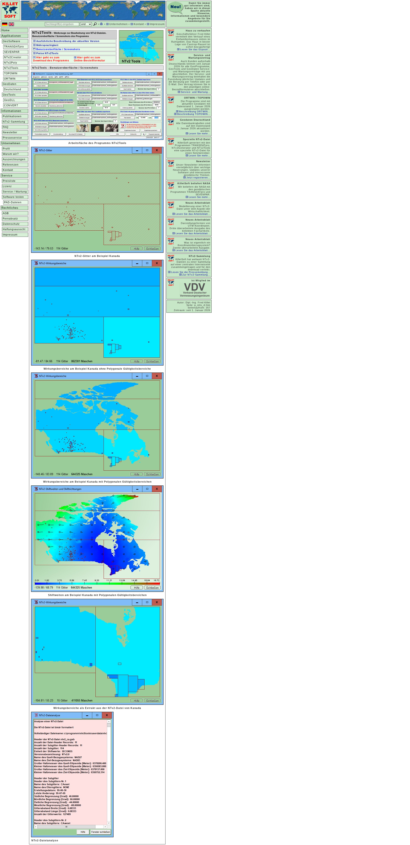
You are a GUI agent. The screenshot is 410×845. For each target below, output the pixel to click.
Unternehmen (118, 24)
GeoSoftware (11, 41)
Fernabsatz (10, 218)
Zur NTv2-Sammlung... (196, 274)
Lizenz (7, 186)
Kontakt (138, 24)
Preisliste (9, 180)
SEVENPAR (12, 51)
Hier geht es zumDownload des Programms (51, 59)
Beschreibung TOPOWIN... (193, 114)
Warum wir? (11, 154)
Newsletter (10, 132)
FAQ (5, 127)
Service (6, 175)
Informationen (11, 111)
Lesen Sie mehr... (199, 133)
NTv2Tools (11, 68)
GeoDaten (9, 84)
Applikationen (11, 35)
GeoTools (9, 94)
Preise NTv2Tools (47, 53)
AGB (6, 213)
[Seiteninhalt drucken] (101, 24)
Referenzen (11, 164)
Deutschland (12, 89)
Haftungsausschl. (14, 229)
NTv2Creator (12, 57)
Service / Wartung (15, 191)
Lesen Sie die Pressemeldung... (190, 272)
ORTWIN (10, 78)
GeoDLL (9, 100)
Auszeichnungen (14, 159)
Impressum (157, 24)
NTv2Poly (10, 62)
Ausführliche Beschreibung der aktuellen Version (67, 41)
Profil (6, 148)
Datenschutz (11, 223)
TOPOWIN (11, 73)
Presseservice (12, 137)
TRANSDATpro (14, 46)
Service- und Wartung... (195, 92)
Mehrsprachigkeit (47, 45)
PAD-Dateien (13, 202)
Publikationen (12, 116)
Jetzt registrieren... (198, 177)
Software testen (13, 197)
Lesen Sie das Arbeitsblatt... (192, 214)
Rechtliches (9, 207)
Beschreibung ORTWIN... (194, 111)
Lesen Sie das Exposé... (194, 49)
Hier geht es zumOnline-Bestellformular (89, 59)
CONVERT (11, 105)
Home (5, 30)
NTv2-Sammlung (14, 121)
